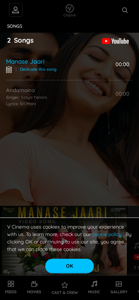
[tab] (15, 26)
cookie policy (107, 234)
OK (69, 266)
